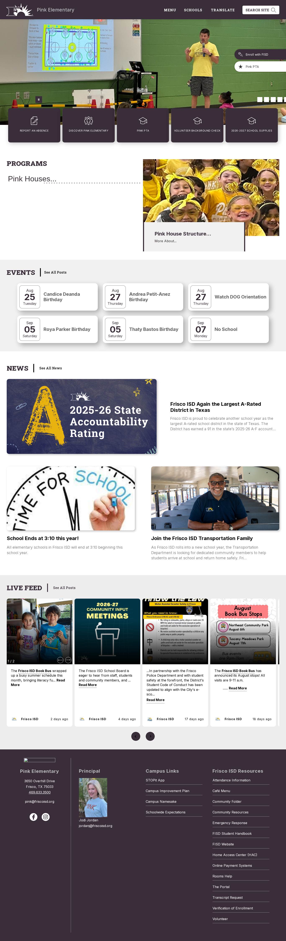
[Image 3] (273, 99)
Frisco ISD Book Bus (34, 671)
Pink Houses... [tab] (32, 178)
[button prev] (60, 660)
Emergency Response (230, 823)
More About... (165, 241)
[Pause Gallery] (38, 99)
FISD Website (223, 844)
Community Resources (231, 812)
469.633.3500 (40, 792)
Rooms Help (222, 876)
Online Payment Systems (232, 865)
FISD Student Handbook (232, 833)
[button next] (68, 660)
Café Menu (221, 791)
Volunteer (220, 919)
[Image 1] (259, 99)
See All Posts (55, 272)
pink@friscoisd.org (39, 801)
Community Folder (227, 801)
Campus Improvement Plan (167, 791)
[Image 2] (266, 99)
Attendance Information (231, 780)
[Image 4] (279, 99)
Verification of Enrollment (233, 908)
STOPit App (155, 780)
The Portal (221, 887)
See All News (50, 368)
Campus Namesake (161, 801)
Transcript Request (228, 897)
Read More (88, 685)
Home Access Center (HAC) (235, 855)
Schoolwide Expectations (166, 812)
